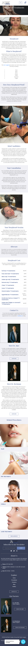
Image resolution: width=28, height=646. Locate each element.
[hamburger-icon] (20, 2)
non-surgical (6, 65)
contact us (20, 316)
